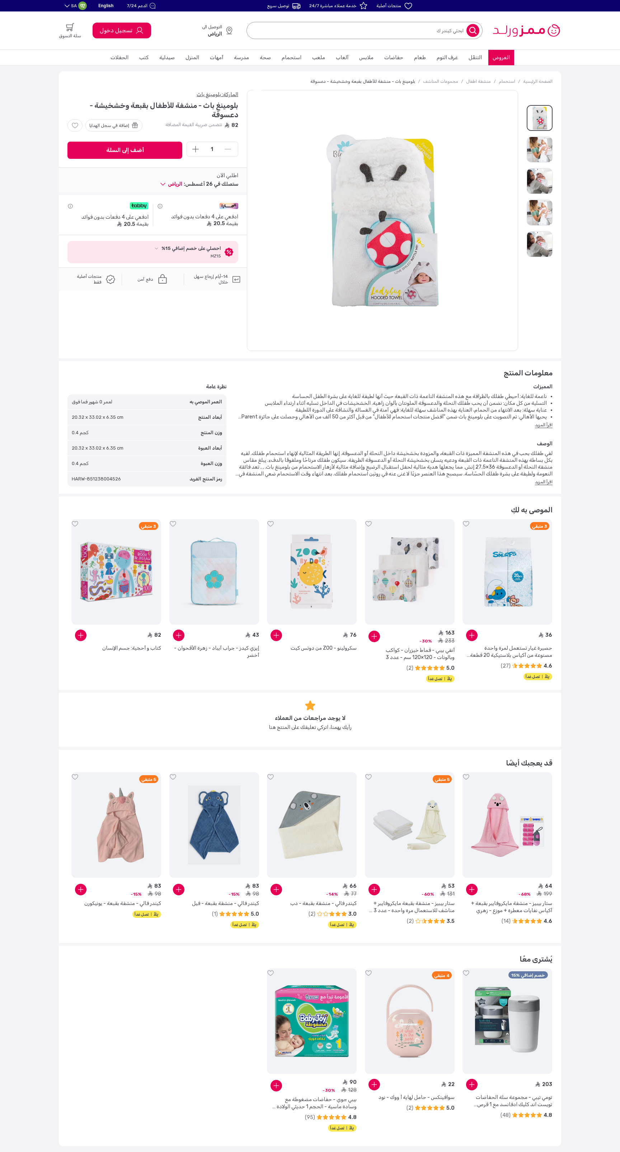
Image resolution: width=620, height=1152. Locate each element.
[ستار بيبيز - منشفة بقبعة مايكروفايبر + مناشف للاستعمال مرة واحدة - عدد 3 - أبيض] (410, 825)
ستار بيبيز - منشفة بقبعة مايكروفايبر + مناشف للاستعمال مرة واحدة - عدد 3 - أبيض (412, 907)
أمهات (216, 57)
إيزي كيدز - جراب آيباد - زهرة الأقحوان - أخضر (216, 651)
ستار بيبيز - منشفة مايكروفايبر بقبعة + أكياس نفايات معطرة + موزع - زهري (511, 907)
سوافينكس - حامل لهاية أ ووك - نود (417, 1097)
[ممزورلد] (526, 30)
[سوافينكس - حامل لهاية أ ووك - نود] (410, 1021)
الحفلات (119, 57)
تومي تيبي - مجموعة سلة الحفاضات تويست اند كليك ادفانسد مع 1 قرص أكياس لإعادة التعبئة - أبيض (514, 1101)
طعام (420, 57)
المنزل (192, 57)
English (105, 5)
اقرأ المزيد (544, 424)
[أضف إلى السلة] (472, 635)
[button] (142, 5)
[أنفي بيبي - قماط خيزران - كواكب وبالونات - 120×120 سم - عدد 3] (410, 571)
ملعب (318, 57)
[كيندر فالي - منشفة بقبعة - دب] (312, 825)
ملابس (366, 57)
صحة (265, 57)
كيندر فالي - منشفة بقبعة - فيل (225, 903)
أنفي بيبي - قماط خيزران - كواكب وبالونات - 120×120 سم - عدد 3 (420, 653)
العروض (501, 57)
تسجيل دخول (116, 30)
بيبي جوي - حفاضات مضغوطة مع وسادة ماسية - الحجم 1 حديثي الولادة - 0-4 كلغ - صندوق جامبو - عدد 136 (315, 1103)
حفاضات (393, 57)
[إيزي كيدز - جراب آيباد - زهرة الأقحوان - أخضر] (214, 571)
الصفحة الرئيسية (538, 81)
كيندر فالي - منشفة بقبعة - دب (323, 903)
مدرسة (241, 57)
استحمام (291, 57)
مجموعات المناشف (440, 81)
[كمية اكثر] (195, 149)
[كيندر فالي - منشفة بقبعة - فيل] (214, 825)
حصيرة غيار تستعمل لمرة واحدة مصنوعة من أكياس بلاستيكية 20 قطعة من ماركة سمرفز (511, 652)
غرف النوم (447, 57)
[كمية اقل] (228, 149)
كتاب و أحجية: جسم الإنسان (131, 648)
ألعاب (342, 57)
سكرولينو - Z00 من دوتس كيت (324, 648)
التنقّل (475, 57)
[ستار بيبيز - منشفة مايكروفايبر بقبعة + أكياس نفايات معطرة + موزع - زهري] (507, 825)
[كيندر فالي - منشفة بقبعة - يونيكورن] (116, 825)
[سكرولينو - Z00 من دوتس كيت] (312, 571)
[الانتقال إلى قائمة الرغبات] (75, 125)
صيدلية (167, 57)
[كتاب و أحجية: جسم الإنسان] (116, 571)
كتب (144, 57)
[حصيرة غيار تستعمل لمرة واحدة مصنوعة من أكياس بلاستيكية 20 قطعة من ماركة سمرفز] (507, 571)
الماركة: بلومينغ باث (217, 94)
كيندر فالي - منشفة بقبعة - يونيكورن (122, 903)
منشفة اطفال (478, 81)
